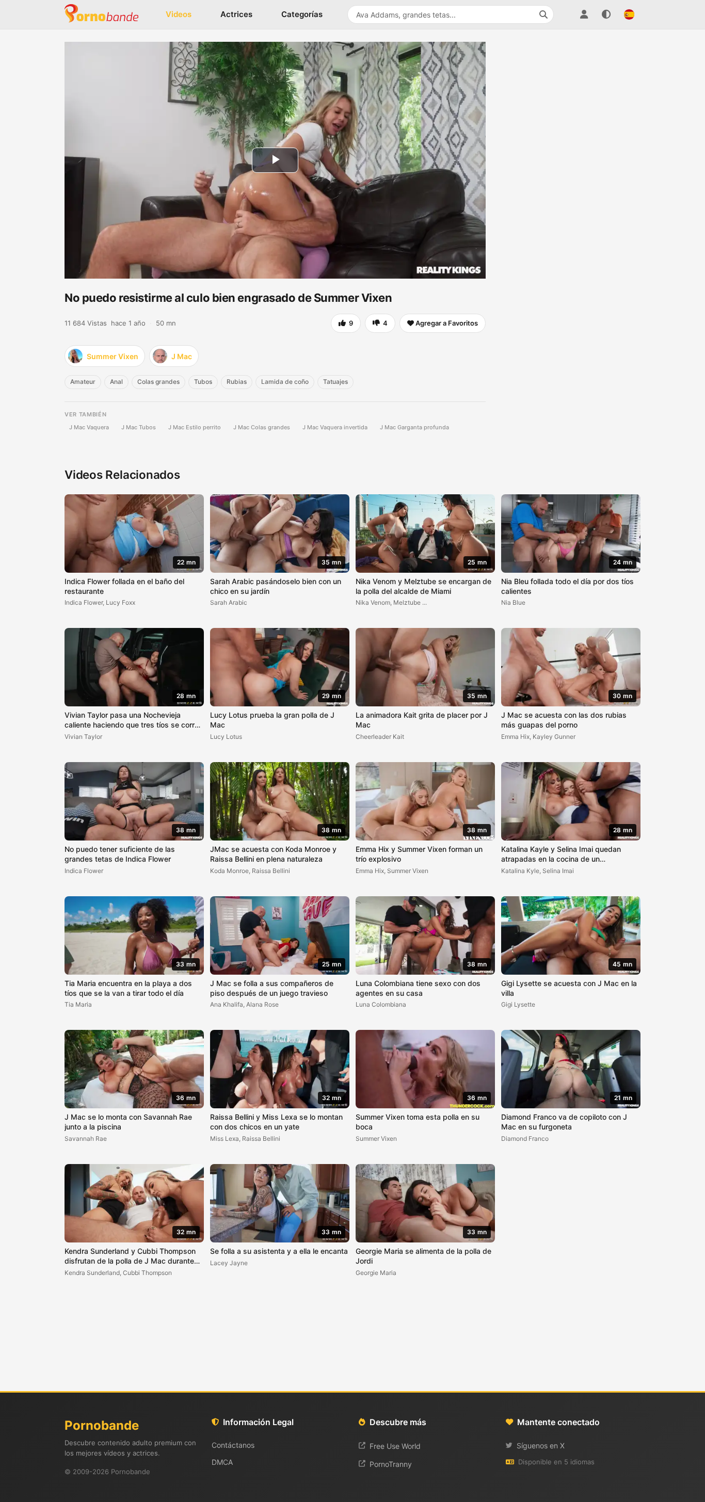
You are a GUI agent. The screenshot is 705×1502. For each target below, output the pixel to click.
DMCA (222, 1462)
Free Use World (395, 1446)
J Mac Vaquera (89, 427)
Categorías (302, 14)
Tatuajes (335, 381)
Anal (116, 381)
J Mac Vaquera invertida (334, 427)
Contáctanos (233, 1445)
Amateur (82, 381)
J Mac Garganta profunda (414, 427)
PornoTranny (391, 1464)
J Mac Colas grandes (261, 427)
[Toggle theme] (606, 14)
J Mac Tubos (138, 427)
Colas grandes (158, 381)
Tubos (203, 381)
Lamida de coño (285, 381)
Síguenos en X (541, 1445)
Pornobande (106, 14)
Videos (178, 14)
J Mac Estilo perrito (194, 427)
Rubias (237, 381)
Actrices (236, 14)
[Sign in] (583, 14)
